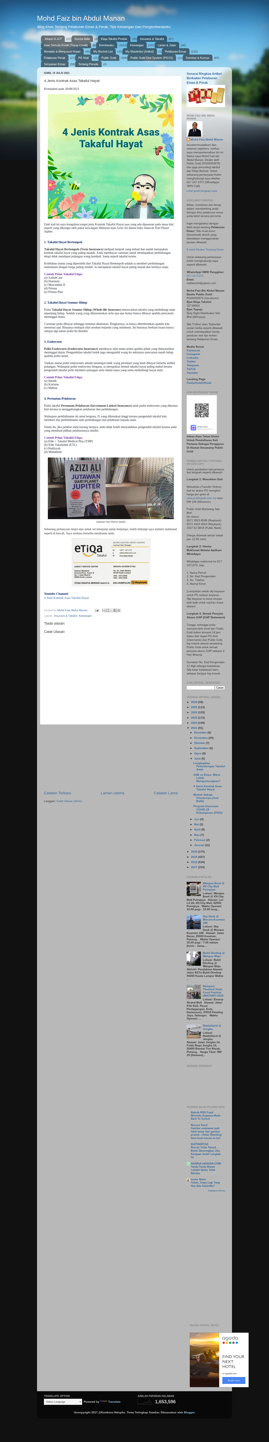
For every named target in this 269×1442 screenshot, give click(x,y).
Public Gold (108, 57)
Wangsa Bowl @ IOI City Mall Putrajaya (213, 886)
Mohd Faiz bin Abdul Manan (81, 18)
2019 (194, 857)
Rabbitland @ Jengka (212, 1027)
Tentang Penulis (88, 64)
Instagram (193, 354)
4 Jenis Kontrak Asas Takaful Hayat (66, 598)
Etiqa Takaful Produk (114, 38)
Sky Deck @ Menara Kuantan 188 (214, 919)
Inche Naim (198, 1179)
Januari (199, 845)
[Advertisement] (111, 757)
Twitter (191, 361)
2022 (194, 722)
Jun (197, 819)
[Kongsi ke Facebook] (115, 610)
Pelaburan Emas (175, 51)
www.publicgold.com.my (201, 498)
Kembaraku (106, 45)
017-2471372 (195, 275)
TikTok (191, 369)
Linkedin (193, 357)
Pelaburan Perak (54, 57)
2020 (194, 851)
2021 (194, 728)
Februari (200, 840)
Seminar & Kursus (197, 57)
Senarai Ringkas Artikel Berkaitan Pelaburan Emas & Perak (204, 78)
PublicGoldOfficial (199, 382)
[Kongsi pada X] (111, 610)
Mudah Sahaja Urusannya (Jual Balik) (205, 798)
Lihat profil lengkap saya (202, 190)
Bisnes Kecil (199, 1125)
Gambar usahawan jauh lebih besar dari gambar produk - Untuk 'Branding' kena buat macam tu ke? (206, 1133)
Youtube (192, 372)
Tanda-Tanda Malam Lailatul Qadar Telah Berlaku (203, 1170)
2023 (194, 717)
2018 (194, 862)
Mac (197, 834)
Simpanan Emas (54, 64)
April (197, 829)
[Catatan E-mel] (96, 610)
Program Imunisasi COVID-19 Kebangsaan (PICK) (208, 809)
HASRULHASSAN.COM (206, 1163)
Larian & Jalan (167, 45)
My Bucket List (103, 51)
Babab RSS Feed (202, 1112)
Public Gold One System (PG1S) (151, 57)
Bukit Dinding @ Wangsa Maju (214, 955)
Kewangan (137, 45)
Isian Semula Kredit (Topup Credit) (66, 45)
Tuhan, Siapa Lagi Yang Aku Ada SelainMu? (205, 1184)
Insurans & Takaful (152, 38)
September (201, 748)
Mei (197, 824)
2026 (194, 702)
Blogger (189, 1412)
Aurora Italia (82, 38)
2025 (194, 707)
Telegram (193, 365)
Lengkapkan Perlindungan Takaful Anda (209, 766)
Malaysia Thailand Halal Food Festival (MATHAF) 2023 (213, 991)
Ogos (198, 753)
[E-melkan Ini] (104, 610)
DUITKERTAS (199, 1144)
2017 (194, 867)
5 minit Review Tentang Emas (205, 249)
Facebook (193, 350)
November (201, 737)
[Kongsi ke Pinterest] (119, 610)
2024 (194, 712)
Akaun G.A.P (53, 38)
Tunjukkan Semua (216, 1191)
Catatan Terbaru (57, 793)
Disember (201, 732)
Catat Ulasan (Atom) (69, 801)
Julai (197, 758)
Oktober (200, 743)
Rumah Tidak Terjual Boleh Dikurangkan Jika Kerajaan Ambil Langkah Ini (206, 1152)
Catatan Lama (166, 793)
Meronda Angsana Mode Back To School (205, 1117)
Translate (114, 1401)
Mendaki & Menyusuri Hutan (62, 51)
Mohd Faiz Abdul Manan (207, 139)
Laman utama (112, 793)
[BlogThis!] (107, 610)
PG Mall (83, 57)
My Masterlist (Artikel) (139, 51)
